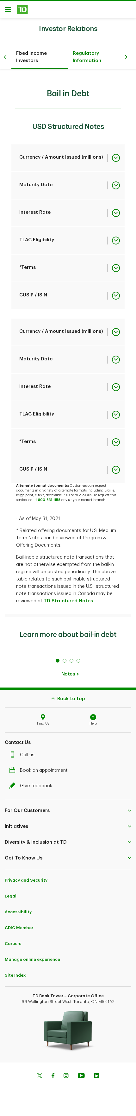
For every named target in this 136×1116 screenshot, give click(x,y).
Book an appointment (44, 770)
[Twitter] (39, 1076)
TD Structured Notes (68, 601)
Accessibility (18, 912)
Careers (13, 944)
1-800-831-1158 (47, 500)
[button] (68, 810)
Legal (10, 896)
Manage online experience (32, 959)
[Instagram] (66, 1076)
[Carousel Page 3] (71, 661)
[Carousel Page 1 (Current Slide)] (57, 661)
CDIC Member (19, 928)
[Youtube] (81, 1076)
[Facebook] (53, 1076)
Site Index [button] (15, 975)
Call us (27, 754)
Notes (68, 674)
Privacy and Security (26, 880)
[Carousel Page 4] (78, 661)
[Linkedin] (96, 1076)
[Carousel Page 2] (64, 661)
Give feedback (36, 785)
